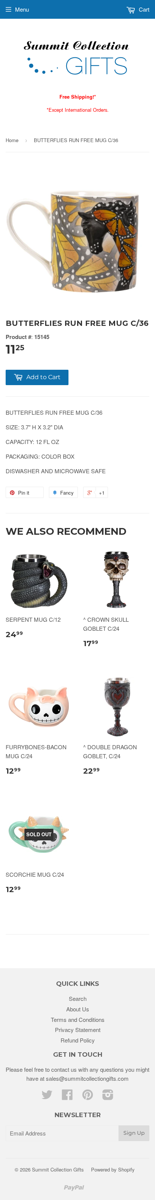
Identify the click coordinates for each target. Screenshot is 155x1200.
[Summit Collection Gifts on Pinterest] (87, 1097)
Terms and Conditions (78, 1019)
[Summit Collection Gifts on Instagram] (108, 1097)
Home (12, 140)
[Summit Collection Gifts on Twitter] (47, 1097)
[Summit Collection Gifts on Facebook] (67, 1097)
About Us (77, 1009)
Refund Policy (78, 1040)
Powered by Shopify (113, 1169)
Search (78, 998)
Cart (143, 9)
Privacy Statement (77, 1030)
